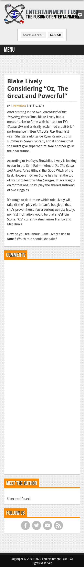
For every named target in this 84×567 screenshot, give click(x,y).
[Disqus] (42, 314)
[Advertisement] (42, 64)
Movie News (19, 105)
